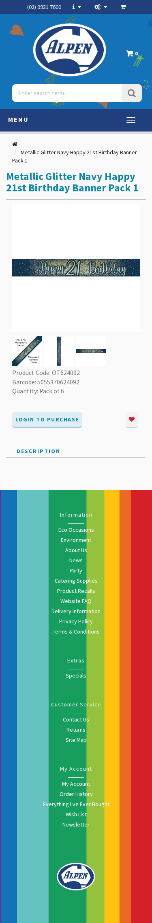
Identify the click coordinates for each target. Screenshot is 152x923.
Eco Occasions (76, 529)
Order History (76, 794)
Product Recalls (76, 590)
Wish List (76, 814)
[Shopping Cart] (124, 7)
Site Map (76, 739)
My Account (76, 783)
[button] (134, 55)
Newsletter (76, 824)
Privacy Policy (76, 621)
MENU (18, 119)
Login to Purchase (47, 419)
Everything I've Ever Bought (76, 804)
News (76, 560)
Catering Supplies (76, 580)
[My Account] (101, 7)
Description (38, 451)
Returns (76, 729)
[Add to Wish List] (132, 420)
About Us (76, 550)
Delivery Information (76, 611)
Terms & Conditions (76, 631)
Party (76, 570)
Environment (76, 540)
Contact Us (76, 719)
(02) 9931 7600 (44, 7)
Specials (76, 675)
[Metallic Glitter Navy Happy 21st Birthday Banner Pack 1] (76, 267)
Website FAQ (76, 601)
